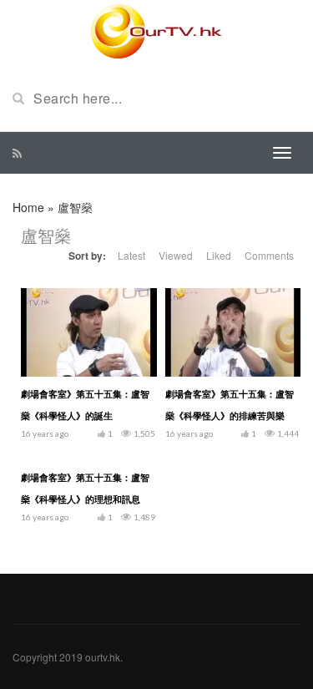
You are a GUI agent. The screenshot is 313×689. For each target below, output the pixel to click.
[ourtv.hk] (157, 31)
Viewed (176, 255)
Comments (269, 255)
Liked (218, 255)
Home (28, 207)
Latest (131, 255)
